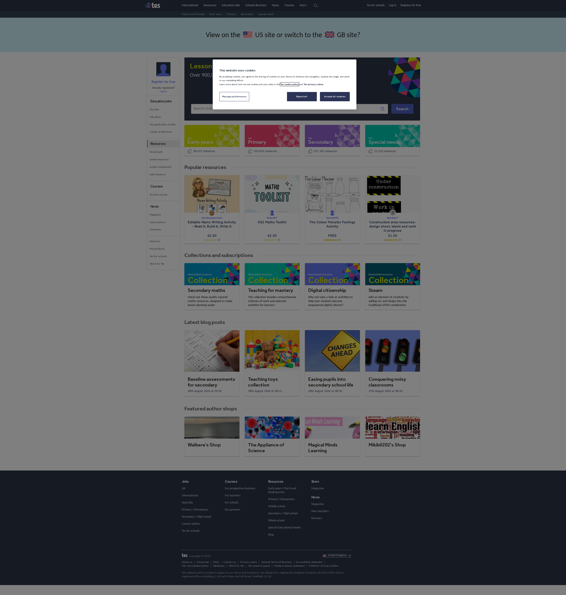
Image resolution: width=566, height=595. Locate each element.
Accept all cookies (334, 96)
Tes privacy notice (313, 84)
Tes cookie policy (289, 84)
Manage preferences (234, 96)
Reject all (301, 96)
